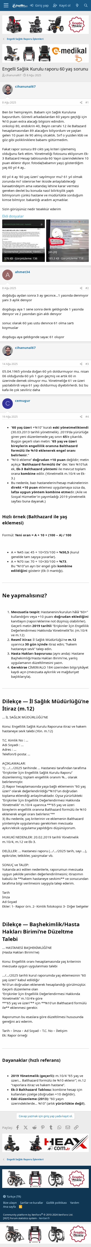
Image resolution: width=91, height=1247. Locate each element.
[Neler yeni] (77, 5)
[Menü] (6, 5)
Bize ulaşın (10, 1203)
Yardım (74, 1203)
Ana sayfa (9, 1207)
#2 (87, 288)
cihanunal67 (13, 75)
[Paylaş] (81, 102)
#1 (87, 102)
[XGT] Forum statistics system (26, 1218)
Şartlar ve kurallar (31, 1203)
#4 (87, 417)
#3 (87, 364)
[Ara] (86, 5)
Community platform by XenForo (38, 1214)
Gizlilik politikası (56, 1203)
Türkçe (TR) (13, 1196)
